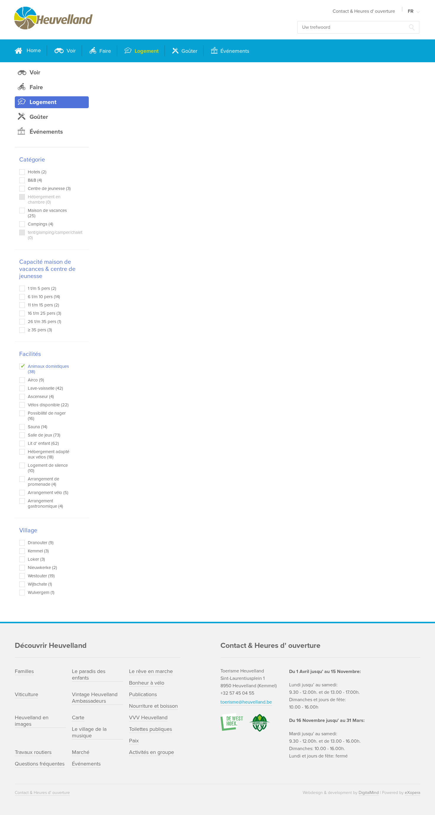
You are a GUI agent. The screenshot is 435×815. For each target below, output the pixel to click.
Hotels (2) (37, 172)
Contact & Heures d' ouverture (364, 11)
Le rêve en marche (151, 671)
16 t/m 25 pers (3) (44, 313)
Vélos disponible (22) (48, 405)
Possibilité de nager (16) (47, 415)
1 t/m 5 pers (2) (42, 288)
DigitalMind (369, 792)
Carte (78, 717)
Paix (134, 740)
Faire (104, 51)
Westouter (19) (41, 576)
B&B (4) (35, 180)
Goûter (188, 51)
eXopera (412, 792)
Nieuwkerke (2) (42, 567)
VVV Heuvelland (148, 717)
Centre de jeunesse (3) (49, 188)
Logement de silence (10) (48, 468)
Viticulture (26, 694)
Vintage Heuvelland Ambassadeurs (94, 697)
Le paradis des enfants (88, 674)
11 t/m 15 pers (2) (43, 305)
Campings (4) (40, 224)
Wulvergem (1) (41, 592)
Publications (143, 694)
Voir (70, 50)
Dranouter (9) (41, 542)
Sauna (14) (37, 426)
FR (410, 11)
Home (34, 50)
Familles (24, 671)
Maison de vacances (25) (47, 213)
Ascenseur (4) (41, 396)
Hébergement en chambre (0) (44, 199)
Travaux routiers (33, 752)
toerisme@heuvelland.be (246, 702)
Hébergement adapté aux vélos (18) (48, 454)
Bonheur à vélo (146, 683)
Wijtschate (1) (40, 584)
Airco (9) (36, 380)
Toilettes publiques (150, 729)
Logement (146, 51)
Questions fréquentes (40, 763)
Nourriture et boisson (153, 706)
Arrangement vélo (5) (48, 492)
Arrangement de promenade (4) (43, 481)
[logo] (96, 19)
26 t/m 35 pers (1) (44, 321)
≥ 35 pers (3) (40, 330)
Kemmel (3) (38, 551)
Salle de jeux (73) (44, 435)
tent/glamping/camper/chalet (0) (49, 235)
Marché (80, 752)
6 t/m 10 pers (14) (44, 296)
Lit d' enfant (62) (43, 443)
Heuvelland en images (32, 720)
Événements (234, 51)
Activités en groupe (151, 752)
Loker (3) (36, 559)
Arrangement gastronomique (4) (45, 503)
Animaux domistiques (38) (48, 369)
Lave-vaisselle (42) (45, 388)
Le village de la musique (89, 732)
